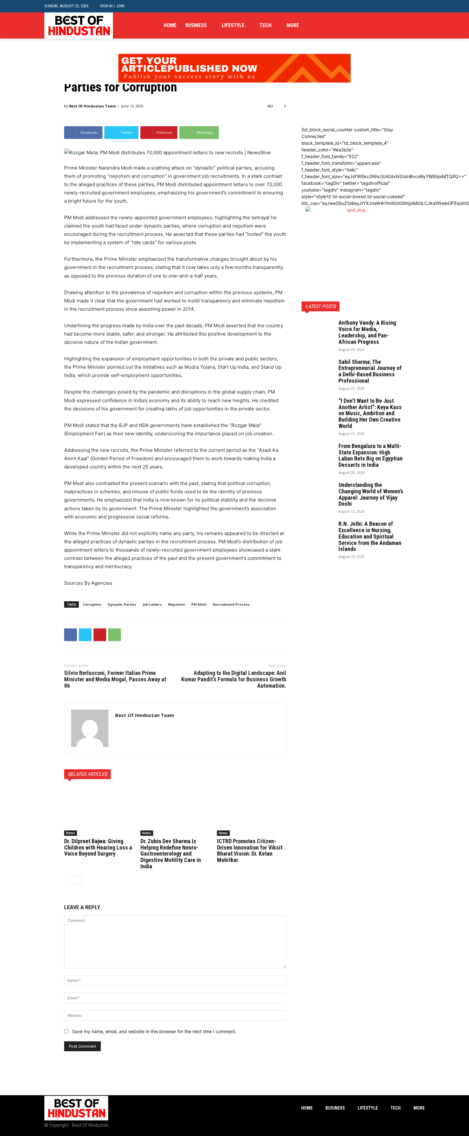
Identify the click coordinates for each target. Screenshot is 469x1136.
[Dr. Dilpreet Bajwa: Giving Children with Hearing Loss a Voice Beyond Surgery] (98, 811)
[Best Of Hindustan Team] (89, 728)
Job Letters (152, 604)
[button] (420, 6)
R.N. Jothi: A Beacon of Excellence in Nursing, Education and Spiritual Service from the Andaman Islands (370, 536)
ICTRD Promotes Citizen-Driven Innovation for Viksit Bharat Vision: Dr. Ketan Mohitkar (249, 850)
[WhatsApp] (114, 634)
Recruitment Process (231, 604)
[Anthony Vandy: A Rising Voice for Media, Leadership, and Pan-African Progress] (317, 331)
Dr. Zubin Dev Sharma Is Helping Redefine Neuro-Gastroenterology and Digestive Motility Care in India (170, 854)
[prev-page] (68, 880)
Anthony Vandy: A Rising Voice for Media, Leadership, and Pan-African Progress (367, 332)
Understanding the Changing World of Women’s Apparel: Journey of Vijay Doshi (371, 494)
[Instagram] (411, 25)
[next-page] (78, 880)
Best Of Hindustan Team (92, 106)
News (70, 833)
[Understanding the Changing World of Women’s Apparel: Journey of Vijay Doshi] (317, 493)
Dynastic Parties (122, 604)
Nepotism (176, 604)
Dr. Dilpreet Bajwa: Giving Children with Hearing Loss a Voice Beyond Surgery (98, 847)
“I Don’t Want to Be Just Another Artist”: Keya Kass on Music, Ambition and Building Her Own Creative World (370, 413)
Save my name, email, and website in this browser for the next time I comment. (154, 1031)
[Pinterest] (99, 634)
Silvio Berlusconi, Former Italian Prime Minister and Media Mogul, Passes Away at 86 (115, 679)
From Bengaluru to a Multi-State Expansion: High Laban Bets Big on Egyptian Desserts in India (371, 455)
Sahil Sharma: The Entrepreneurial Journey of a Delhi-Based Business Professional (370, 371)
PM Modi (198, 604)
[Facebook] (401, 25)
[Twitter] (421, 25)
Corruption (92, 604)
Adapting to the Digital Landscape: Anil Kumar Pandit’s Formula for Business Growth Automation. (233, 679)
